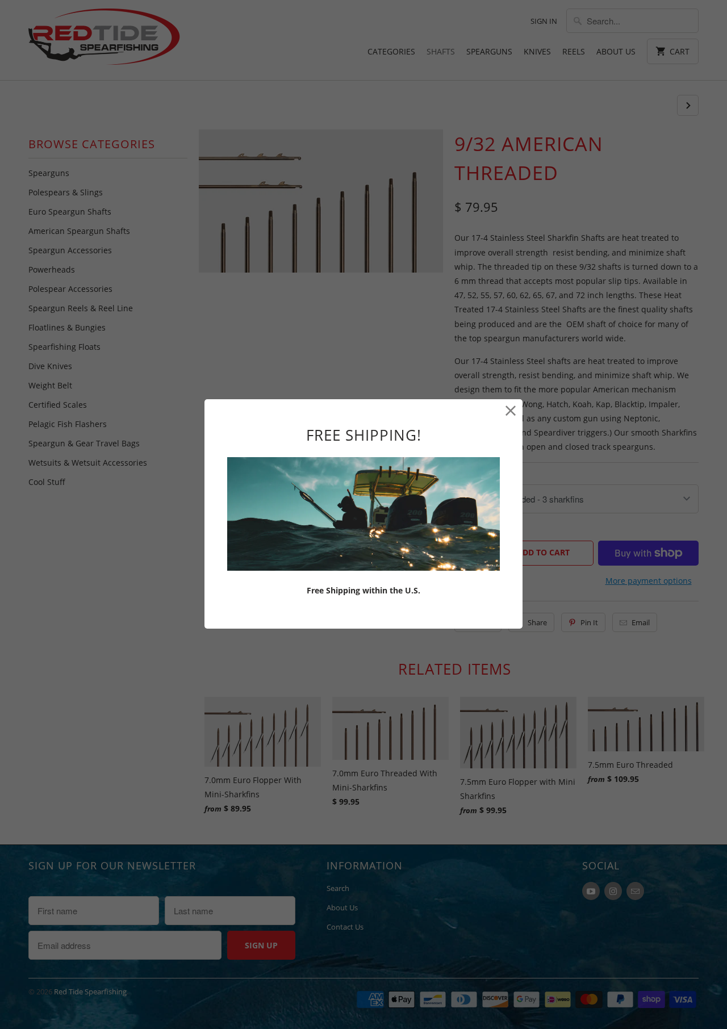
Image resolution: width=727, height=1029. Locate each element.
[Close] (511, 411)
